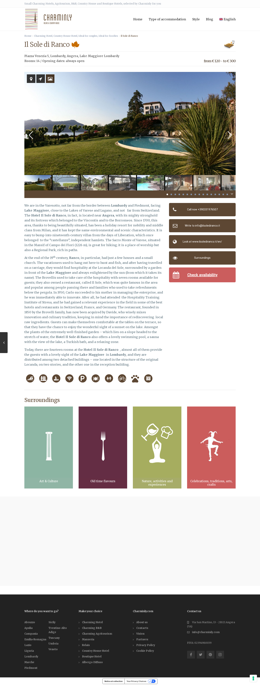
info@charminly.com (206, 632)
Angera (72, 56)
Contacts (142, 628)
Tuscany (54, 638)
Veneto (53, 649)
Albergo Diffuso (92, 662)
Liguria (29, 650)
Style (196, 19)
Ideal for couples (87, 35)
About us (142, 622)
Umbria (53, 643)
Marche (29, 662)
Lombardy (57, 56)
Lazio (27, 645)
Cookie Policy (145, 650)
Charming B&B (92, 628)
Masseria (88, 639)
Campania (31, 633)
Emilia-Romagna (35, 639)
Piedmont (30, 668)
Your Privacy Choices (136, 681)
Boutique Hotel (91, 656)
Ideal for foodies (108, 35)
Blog (209, 19)
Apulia (28, 628)
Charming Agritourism (97, 633)
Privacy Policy (145, 645)
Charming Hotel (43, 35)
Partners (142, 639)
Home (137, 19)
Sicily (52, 622)
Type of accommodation (167, 19)
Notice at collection (113, 681)
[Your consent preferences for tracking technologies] (253, 678)
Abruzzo (29, 622)
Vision (140, 633)
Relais (86, 645)
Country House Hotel (65, 35)
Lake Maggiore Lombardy (99, 56)
